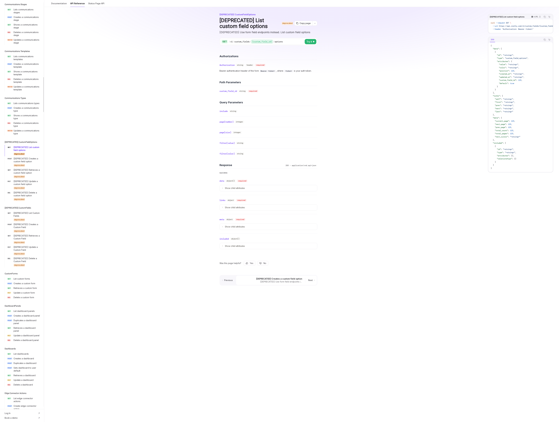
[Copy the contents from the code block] (545, 17)
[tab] (492, 39)
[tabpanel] (520, 107)
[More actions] (314, 23)
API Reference (77, 3)
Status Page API (96, 3)
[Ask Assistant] (549, 17)
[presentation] (22, 204)
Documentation (59, 3)
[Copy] (301, 42)
